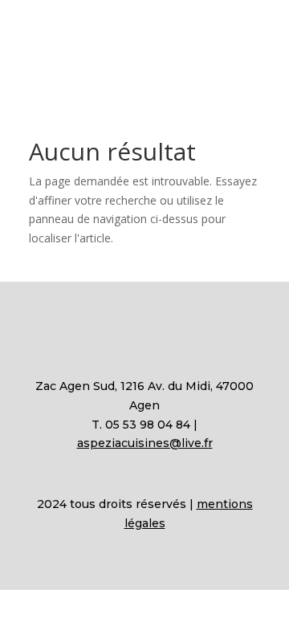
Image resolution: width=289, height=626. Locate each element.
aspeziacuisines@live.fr (145, 443)
